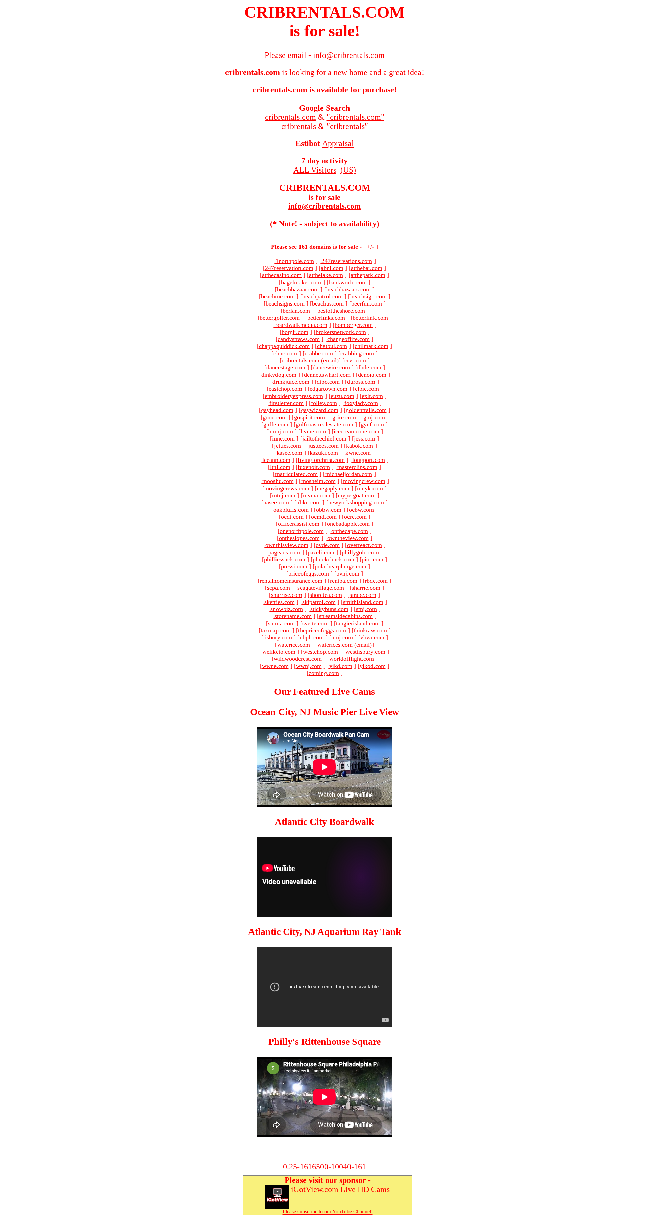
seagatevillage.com (320, 587)
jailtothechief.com (324, 438)
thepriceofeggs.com (322, 630)
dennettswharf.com (327, 374)
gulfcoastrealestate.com (324, 424)
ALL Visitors (314, 169)
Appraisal (338, 143)
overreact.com (364, 545)
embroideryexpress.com (294, 395)
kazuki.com (324, 452)
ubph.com (311, 637)
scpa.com (278, 587)
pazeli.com (321, 552)
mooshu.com (278, 481)
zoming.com (324, 673)
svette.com (315, 623)
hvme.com (313, 431)
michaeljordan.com (348, 474)
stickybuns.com (329, 609)
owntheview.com (348, 538)
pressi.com (294, 566)
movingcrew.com (364, 481)
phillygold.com (360, 552)
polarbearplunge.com (340, 566)
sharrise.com (286, 594)
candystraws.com (299, 339)
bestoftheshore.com (341, 310)
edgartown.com (328, 388)
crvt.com (355, 360)
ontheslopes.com (299, 538)
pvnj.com (347, 573)
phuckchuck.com (333, 559)
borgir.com (295, 332)
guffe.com (275, 424)
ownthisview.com (286, 545)
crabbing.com (357, 353)
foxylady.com (361, 403)
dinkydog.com (278, 374)
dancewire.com (331, 367)
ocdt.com (292, 516)
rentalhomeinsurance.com (291, 580)
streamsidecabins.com (346, 616)
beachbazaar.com (298, 289)
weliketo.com (278, 651)
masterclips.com (357, 467)
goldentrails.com (366, 410)
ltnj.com (280, 467)
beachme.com (278, 296)
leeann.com (276, 459)
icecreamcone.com (356, 431)
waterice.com (293, 644)
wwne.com (275, 665)
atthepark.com (368, 275)
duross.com (361, 381)
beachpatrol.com (322, 296)
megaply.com (333, 488)
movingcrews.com (286, 488)
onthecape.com (349, 530)
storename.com (293, 616)
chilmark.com (371, 346)
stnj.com (366, 609)
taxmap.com (276, 630)
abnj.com (332, 268)
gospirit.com (309, 417)
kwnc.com (358, 452)
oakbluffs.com (291, 509)
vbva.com (372, 637)
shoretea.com (326, 594)
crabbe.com (319, 353)
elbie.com (367, 388)
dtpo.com (328, 381)
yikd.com (340, 665)
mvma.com (316, 495)
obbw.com (328, 509)
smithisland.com (363, 602)
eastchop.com (285, 388)
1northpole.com (294, 260)
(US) (348, 169)
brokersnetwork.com (341, 332)
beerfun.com (366, 303)
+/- (370, 246)
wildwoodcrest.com (298, 658)
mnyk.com (370, 488)
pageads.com (284, 552)
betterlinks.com (326, 317)
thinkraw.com (370, 630)
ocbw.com (361, 509)
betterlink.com (370, 317)
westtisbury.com (365, 651)
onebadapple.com (348, 523)
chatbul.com (332, 346)
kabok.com (359, 445)
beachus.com (328, 303)
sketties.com (279, 602)
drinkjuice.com (290, 381)
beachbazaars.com (348, 289)
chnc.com (285, 353)
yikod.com (373, 665)
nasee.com (276, 502)
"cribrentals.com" (355, 117)
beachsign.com (368, 296)
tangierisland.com (358, 623)
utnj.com (342, 637)
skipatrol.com (319, 602)
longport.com (368, 459)
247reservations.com (346, 260)
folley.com (324, 403)
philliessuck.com (284, 559)
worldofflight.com (351, 658)
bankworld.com (348, 282)
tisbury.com (277, 637)
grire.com (344, 417)
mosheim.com (318, 481)
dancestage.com (285, 367)
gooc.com (275, 417)
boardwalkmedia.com (300, 324)
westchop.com (320, 651)
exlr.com (372, 395)
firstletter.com (286, 403)
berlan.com (296, 310)
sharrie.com (366, 587)
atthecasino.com (282, 275)
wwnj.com (309, 665)
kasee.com (289, 452)
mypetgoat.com (357, 495)
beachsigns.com (285, 303)
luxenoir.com (314, 467)
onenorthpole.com (302, 530)
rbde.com (376, 580)
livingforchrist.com (321, 459)
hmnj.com (280, 431)
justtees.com (323, 445)
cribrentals (298, 126)
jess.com (364, 438)
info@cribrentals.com (324, 206)
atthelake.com (326, 275)
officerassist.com (298, 523)
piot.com (372, 559)
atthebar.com (366, 268)
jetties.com (287, 445)
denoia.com (372, 374)
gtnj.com (374, 417)
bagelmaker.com (301, 282)
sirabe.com (363, 594)
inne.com (283, 438)
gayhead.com (277, 410)
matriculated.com (296, 474)
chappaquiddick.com (284, 346)
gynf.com (372, 424)
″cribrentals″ (347, 126)
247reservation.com (289, 268)
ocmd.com (324, 516)
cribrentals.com (290, 117)
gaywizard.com (319, 410)
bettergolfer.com (280, 317)
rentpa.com (343, 580)
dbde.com (369, 367)
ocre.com (355, 516)
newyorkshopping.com (356, 502)
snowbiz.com (286, 609)
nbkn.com (308, 502)
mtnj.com (283, 495)
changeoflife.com (348, 339)
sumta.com (281, 623)
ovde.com (328, 545)
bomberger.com (354, 324)
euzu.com (342, 395)
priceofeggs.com (308, 573)
